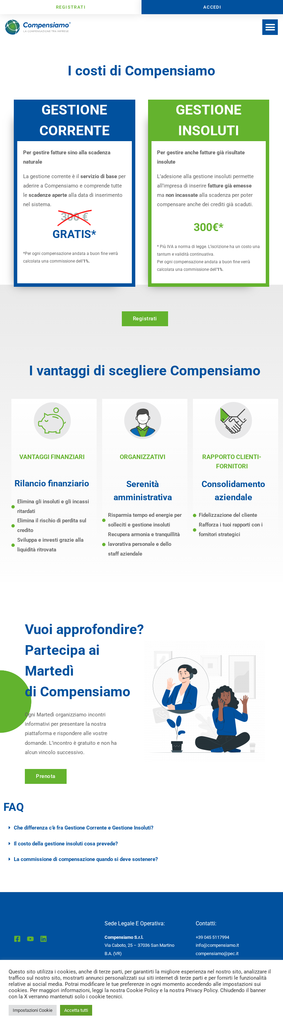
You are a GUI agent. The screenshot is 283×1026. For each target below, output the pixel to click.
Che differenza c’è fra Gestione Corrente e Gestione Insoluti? (83, 828)
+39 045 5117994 (212, 937)
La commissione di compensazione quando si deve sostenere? (86, 859)
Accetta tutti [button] (76, 1010)
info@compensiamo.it (217, 945)
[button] (270, 27)
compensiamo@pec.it (217, 953)
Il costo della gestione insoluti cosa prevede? (66, 844)
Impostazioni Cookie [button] (32, 1010)
